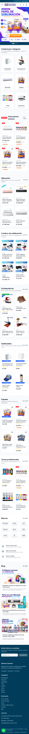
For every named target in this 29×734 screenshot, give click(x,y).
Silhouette (3, 679)
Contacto (3, 707)
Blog (2, 709)
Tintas (2, 684)
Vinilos (2, 688)
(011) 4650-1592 (17, 1)
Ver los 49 (25, 289)
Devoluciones (23, 732)
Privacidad (16, 732)
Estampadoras (4, 677)
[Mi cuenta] (23, 4)
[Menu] (2, 4)
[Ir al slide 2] (12, 43)
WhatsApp (25, 1)
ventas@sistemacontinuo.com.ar (9, 723)
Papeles (3, 686)
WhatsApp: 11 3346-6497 (7, 720)
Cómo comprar (4, 698)
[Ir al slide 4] (16, 43)
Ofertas (3, 692)
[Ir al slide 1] (11, 43)
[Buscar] (20, 4)
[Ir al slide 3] (14, 43)
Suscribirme (23, 655)
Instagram (4, 671)
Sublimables (4, 682)
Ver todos (25, 566)
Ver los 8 (25, 179)
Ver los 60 (25, 461)
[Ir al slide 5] (17, 43)
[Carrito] (26, 4)
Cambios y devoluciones (7, 705)
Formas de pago (5, 701)
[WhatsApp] (3, 730)
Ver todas (24, 117)
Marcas (3, 690)
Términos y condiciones (8, 732)
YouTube (16, 671)
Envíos (2, 703)
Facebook (10, 671)
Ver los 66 (25, 401)
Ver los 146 (25, 345)
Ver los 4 (25, 234)
